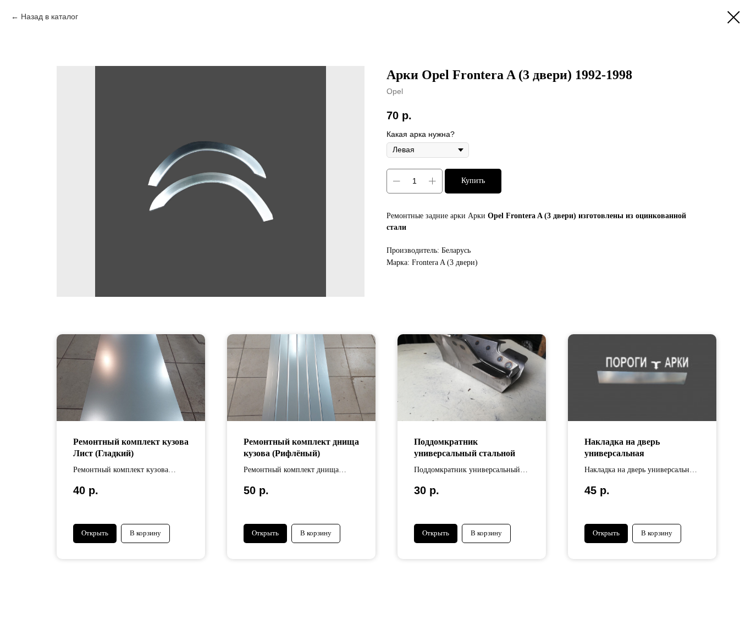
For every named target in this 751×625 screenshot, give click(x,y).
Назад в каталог (49, 16)
